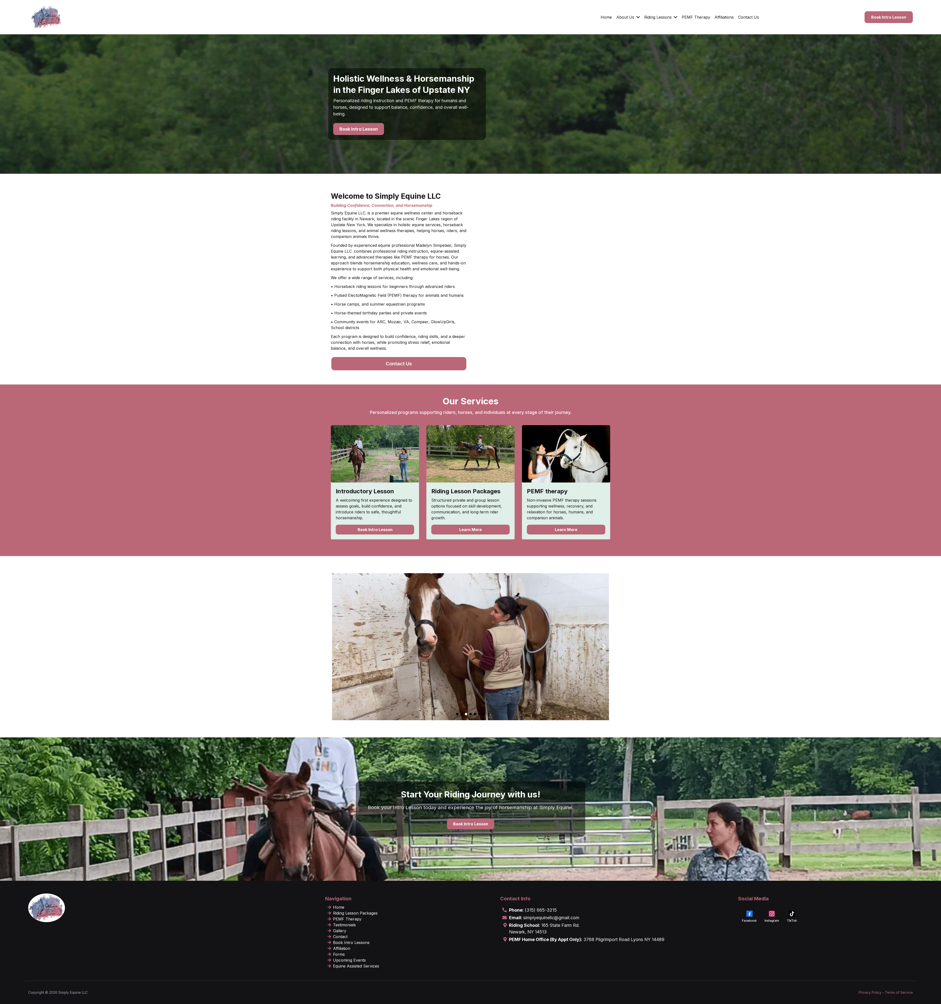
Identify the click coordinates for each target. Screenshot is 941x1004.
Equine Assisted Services (356, 966)
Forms (339, 954)
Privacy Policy (870, 992)
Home (338, 907)
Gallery (339, 930)
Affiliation (341, 948)
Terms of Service (899, 992)
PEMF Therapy (347, 919)
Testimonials (344, 924)
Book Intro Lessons (351, 942)
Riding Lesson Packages (355, 913)
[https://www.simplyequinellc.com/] (46, 17)
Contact (340, 936)
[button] (637, 17)
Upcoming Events (349, 960)
